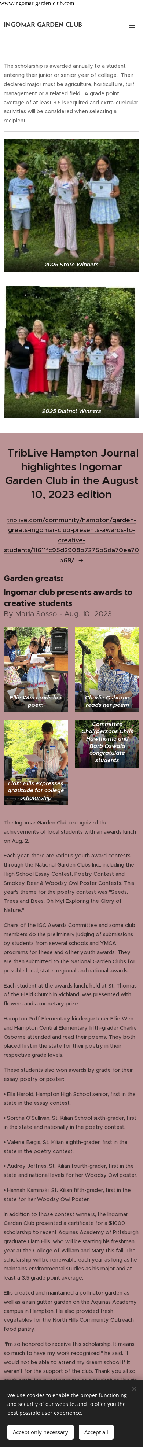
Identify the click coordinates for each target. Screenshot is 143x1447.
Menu (132, 27)
